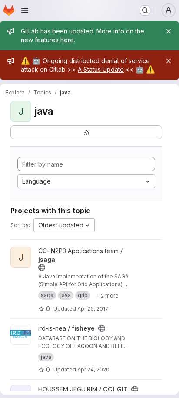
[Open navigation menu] (25, 10)
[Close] (168, 31)
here (67, 39)
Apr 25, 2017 (93, 308)
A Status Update (101, 69)
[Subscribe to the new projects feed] (86, 132)
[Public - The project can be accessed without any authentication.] (41, 267)
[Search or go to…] (145, 10)
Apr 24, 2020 (93, 369)
